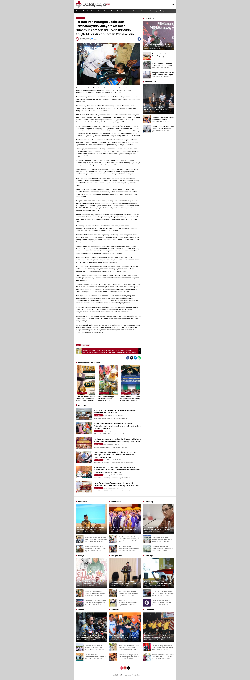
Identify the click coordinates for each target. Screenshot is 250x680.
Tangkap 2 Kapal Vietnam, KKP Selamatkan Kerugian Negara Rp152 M (163, 74)
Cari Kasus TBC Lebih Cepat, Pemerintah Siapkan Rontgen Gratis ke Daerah (129, 538)
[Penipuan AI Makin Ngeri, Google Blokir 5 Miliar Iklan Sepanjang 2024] (147, 539)
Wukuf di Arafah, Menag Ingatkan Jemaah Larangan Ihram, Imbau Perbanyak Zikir (129, 592)
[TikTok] (128, 668)
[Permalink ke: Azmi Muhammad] (78, 39)
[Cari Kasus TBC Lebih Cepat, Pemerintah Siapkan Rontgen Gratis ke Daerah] (113, 539)
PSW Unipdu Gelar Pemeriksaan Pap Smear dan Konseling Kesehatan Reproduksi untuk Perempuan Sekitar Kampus (129, 548)
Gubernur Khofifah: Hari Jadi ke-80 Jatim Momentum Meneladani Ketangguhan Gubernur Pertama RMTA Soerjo (129, 601)
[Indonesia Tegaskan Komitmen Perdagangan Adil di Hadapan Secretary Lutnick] (147, 119)
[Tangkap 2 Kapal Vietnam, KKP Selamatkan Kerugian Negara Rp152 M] (147, 74)
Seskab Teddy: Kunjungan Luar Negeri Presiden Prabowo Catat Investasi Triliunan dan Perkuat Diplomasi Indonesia (163, 127)
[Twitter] (131, 357)
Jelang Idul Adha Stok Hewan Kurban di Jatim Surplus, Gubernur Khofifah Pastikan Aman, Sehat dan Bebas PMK (129, 646)
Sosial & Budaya (81, 392)
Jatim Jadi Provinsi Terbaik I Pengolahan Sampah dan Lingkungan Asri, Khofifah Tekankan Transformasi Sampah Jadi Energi (85, 399)
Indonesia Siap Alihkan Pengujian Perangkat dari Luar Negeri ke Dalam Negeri (162, 548)
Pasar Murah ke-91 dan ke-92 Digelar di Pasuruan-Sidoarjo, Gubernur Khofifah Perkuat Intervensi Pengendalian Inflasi (116, 454)
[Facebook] (127, 357)
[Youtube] (125, 668)
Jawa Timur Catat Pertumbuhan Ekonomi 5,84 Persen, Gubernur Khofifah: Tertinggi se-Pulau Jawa (116, 484)
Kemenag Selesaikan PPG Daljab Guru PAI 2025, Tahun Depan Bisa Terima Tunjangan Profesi (95, 547)
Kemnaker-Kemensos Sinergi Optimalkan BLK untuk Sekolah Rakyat (96, 538)
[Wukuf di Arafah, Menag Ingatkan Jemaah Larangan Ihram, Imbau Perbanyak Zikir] (113, 593)
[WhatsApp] (139, 357)
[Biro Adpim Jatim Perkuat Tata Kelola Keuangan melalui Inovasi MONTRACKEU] (84, 414)
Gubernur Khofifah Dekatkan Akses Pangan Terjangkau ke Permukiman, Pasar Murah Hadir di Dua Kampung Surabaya (117, 425)
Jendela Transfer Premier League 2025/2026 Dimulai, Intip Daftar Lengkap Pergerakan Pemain (161, 602)
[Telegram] (135, 357)
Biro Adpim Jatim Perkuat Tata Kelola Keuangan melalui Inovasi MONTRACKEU (115, 411)
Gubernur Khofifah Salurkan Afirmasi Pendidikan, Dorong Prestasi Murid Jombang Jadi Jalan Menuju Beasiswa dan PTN (130, 399)
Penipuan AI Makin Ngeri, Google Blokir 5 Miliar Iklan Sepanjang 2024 (161, 538)
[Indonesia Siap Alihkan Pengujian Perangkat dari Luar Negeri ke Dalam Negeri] (147, 548)
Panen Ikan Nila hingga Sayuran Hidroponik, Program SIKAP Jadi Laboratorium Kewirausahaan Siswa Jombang (106, 399)
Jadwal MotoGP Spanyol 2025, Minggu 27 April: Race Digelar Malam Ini (163, 592)
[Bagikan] (139, 39)
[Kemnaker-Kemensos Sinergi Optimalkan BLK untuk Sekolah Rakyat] (79, 539)
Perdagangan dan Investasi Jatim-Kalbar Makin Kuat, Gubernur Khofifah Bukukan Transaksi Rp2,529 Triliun (117, 440)
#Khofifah (86, 345)
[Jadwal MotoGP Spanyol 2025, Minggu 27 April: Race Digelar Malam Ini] (147, 593)
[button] (173, 4)
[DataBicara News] (93, 4)
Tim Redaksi (136, 675)
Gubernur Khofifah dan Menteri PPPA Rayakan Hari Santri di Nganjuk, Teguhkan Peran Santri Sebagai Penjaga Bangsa (163, 656)
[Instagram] (121, 668)
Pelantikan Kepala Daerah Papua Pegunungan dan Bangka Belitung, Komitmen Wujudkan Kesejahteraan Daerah (162, 55)
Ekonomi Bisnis (80, 18)
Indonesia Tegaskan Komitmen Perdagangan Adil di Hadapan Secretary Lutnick (163, 118)
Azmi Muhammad (85, 38)
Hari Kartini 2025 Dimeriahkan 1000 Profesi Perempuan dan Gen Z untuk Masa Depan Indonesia (95, 602)
